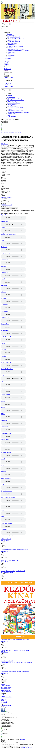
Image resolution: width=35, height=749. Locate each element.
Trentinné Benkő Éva (27, 662)
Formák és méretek (6, 452)
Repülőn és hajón (5, 394)
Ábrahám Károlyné (6, 662)
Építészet (9, 34)
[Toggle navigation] (1, 28)
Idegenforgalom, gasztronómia (15, 38)
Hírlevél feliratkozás (6, 687)
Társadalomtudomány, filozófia (15, 49)
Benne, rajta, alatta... (6, 523)
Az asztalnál (4, 298)
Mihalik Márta (4, 561)
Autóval (3, 381)
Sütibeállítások (4, 702)
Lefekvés (3, 292)
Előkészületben (8, 58)
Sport (2, 465)
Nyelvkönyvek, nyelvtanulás (15, 46)
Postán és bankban (6, 362)
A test (2, 240)
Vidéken (3, 414)
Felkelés (3, 279)
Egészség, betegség (6, 433)
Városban (3, 343)
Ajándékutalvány (5, 690)
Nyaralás (3, 401)
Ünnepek (3, 471)
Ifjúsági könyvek (11, 40)
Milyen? (3, 510)
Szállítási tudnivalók (6, 696)
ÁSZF (2, 694)
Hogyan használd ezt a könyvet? (9, 214)
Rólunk (6, 63)
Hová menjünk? (5, 330)
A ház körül (4, 420)
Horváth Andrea (5, 540)
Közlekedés (4, 375)
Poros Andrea (16, 662)
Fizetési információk (6, 697)
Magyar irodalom (12, 43)
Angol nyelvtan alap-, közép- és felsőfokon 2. (13, 571)
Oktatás (9, 47)
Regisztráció (7, 69)
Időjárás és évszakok (6, 491)
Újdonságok (7, 56)
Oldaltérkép (4, 701)
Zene (8, 53)
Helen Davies (4, 144)
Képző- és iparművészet (13, 41)
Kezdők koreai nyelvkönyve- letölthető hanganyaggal (15, 549)
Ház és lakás (4, 247)
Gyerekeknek (11, 35)
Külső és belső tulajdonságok (8, 234)
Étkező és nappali (5, 253)
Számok (3, 459)
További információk (26, 747)
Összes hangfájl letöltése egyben (9, 208)
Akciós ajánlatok (5, 685)
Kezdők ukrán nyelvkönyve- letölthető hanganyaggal (17, 138)
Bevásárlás (3, 349)
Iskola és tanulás (5, 439)
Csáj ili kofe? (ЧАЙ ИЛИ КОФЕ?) (10, 560)
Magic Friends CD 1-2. (7, 661)
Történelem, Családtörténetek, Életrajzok (18, 50)
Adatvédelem (4, 699)
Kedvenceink (4, 272)
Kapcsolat (6, 64)
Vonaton (3, 388)
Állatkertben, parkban (6, 337)
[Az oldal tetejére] (1, 1)
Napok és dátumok (6, 478)
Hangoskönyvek (11, 55)
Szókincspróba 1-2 (6, 539)
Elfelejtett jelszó (8, 77)
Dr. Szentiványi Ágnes (7, 572)
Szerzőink (6, 61)
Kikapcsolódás (5, 317)
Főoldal (3, 132)
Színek (2, 516)
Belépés (6, 70)
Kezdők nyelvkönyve (6, 197)
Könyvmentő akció (6, 691)
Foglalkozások (4, 426)
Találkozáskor (4, 221)
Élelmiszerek (4, 304)
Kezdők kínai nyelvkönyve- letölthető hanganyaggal (15, 639)
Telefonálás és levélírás (7, 369)
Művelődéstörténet (12, 44)
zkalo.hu (22, 739)
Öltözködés (4, 285)
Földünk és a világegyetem (8, 497)
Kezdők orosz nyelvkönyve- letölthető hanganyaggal (15, 650)
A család (3, 227)
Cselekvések (4, 529)
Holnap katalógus (5, 688)
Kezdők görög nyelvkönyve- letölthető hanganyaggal (15, 671)
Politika (3, 504)
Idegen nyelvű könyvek (13, 37)
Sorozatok (7, 60)
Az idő (2, 484)
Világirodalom (11, 52)
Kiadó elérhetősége (6, 705)
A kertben (3, 266)
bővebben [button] (3, 168)
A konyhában (4, 259)
